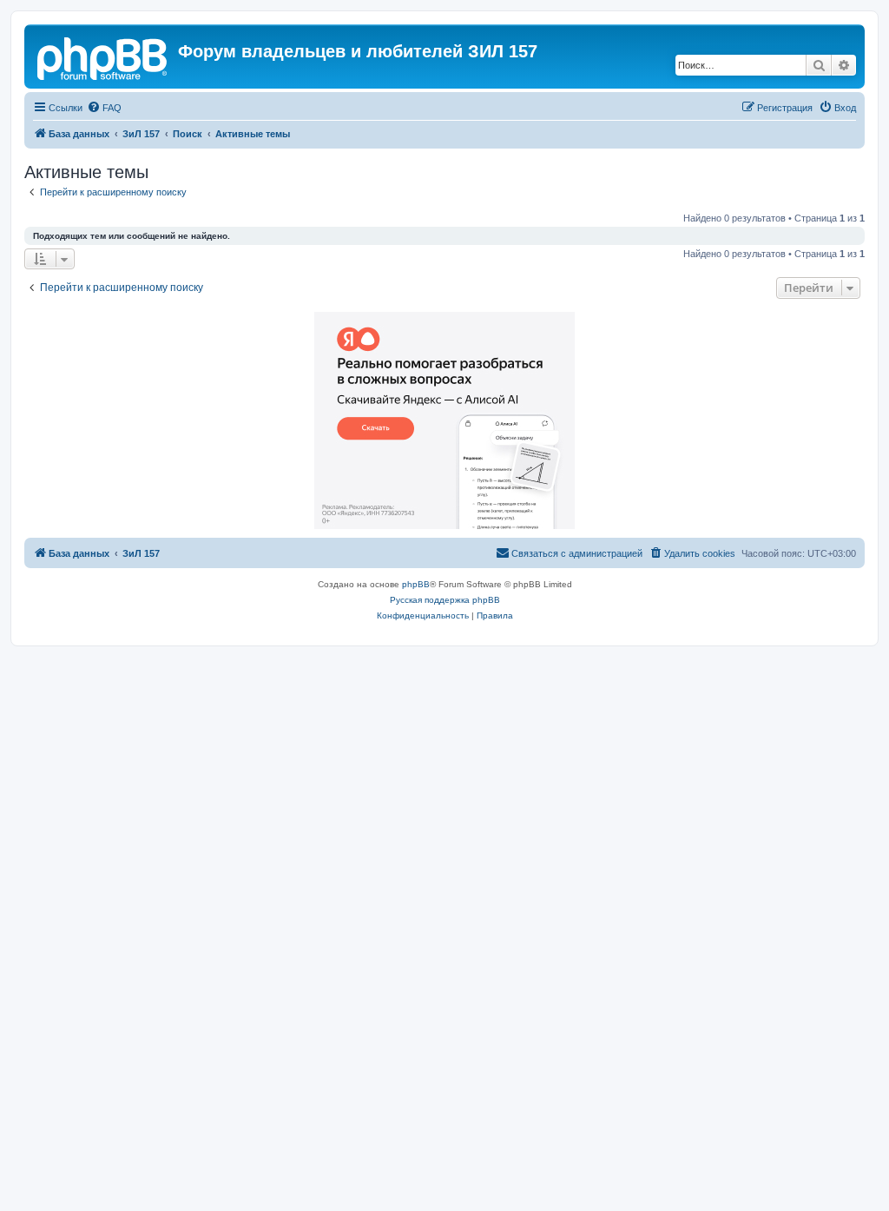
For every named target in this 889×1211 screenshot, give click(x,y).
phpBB (416, 584)
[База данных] (103, 56)
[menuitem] (104, 107)
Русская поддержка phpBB (445, 600)
